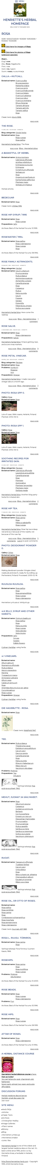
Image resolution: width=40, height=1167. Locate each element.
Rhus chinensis (22, 103)
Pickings (14, 771)
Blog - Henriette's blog (28, 148)
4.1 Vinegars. (9, 656)
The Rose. (7, 126)
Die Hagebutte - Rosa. (15, 708)
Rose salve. (9, 326)
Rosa (17, 113)
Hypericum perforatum (25, 177)
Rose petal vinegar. (14, 355)
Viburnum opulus (23, 804)
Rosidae (23, 38)
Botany (5, 1129)
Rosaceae (13, 40)
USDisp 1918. (17, 206)
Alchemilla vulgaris (23, 281)
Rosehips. (7, 960)
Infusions (17, 776)
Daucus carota (22, 753)
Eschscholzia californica (25, 180)
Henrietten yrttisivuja (11, 1135)
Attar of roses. (11, 1034)
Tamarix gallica (22, 111)
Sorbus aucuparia (23, 308)
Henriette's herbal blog (11, 144)
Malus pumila (21, 293)
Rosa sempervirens (9, 923)
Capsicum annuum (9, 683)
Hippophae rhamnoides (25, 819)
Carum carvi (20, 751)
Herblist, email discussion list (13, 1098)
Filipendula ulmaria (23, 306)
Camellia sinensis (22, 283)
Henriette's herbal (9, 1146)
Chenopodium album (24, 877)
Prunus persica (22, 273)
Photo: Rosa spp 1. (13, 425)
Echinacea (20, 167)
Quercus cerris (22, 88)
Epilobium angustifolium (26, 748)
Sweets (16, 641)
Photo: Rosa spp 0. (13, 392)
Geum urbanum (22, 271)
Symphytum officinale (25, 170)
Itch (12, 373)
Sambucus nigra (22, 829)
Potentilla (20, 303)
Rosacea (14, 370)
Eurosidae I (31, 38)
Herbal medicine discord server (14, 1096)
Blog (4, 1132)
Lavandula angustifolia (25, 473)
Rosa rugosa (21, 138)
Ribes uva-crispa (22, 882)
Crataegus (20, 288)
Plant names (7, 1126)
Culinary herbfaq (8, 647)
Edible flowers (19, 643)
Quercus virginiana (23, 101)
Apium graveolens (9, 670)
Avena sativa (21, 483)
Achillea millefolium (24, 162)
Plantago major (22, 182)
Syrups (16, 638)
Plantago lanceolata (24, 486)
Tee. (4, 739)
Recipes (19, 363)
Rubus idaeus (21, 276)
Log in (19, 541)
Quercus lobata (22, 93)
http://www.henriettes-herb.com (15, 1162)
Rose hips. (8, 1014)
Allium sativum (8, 663)
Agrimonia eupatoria (24, 278)
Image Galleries (8, 1124)
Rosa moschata (8, 920)
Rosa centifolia (7, 910)
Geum (18, 296)
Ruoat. (6, 857)
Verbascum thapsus (24, 185)
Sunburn (14, 368)
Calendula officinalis (24, 160)
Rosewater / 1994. (12, 237)
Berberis (19, 811)
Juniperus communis (24, 809)
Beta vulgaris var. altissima (26, 875)
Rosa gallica (20, 140)
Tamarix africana (22, 106)
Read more (34, 121)
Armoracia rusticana (10, 678)
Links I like (6, 1140)
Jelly (15, 224)
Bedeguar (8, 197)
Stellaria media (22, 490)
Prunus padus (21, 821)
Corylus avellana (22, 814)
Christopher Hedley (10, 1121)
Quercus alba (21, 81)
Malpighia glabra (22, 86)
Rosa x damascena (23, 244)
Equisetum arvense (24, 880)
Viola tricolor (21, 633)
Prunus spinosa (22, 824)
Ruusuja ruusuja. (12, 584)
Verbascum (20, 172)
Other (10, 553)
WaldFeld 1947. (30, 730)
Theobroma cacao (23, 746)
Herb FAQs (6, 1109)
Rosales (5, 40)
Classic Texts (7, 1115)
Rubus (18, 291)
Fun (12, 1001)
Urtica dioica (21, 870)
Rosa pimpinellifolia (23, 593)
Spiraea (19, 301)
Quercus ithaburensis (24, 91)
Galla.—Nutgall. (12, 76)
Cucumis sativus (8, 690)
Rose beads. (9, 989)
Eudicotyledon (13, 38)
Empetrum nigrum (23, 816)
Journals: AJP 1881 (19, 929)
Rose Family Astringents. (17, 261)
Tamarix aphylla (22, 108)
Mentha (5, 673)
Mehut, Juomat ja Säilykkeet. (20, 797)
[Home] (20, 10)
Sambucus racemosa (24, 831)
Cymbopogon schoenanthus (13, 918)
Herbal (19, 268)
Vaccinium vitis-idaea (24, 768)
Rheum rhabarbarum (24, 763)
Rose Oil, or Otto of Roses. (19, 900)
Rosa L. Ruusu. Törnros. (16, 938)
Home (4, 38)
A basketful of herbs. (15, 153)
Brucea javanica (22, 83)
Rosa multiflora (22, 969)
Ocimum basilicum (23, 618)
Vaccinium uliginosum (25, 836)
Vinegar (16, 375)
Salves (15, 338)
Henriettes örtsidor (10, 1138)
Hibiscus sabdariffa (23, 523)
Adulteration (16, 977)
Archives (5, 1118)
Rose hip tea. (10, 508)
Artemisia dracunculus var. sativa (15, 688)
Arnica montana (22, 157)
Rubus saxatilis (22, 826)
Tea (14, 773)
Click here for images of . (18, 47)
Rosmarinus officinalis (10, 665)
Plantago (19, 481)
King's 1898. (16, 117)
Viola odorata (21, 631)
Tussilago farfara (22, 865)
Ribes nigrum (21, 766)
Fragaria (19, 298)
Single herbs (21, 133)
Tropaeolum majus (9, 675)
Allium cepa (6, 680)
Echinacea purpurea (24, 165)
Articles (5, 1112)
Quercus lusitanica (23, 96)
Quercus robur (22, 98)
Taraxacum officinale (24, 862)
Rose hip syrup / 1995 (14, 214)
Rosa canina (20, 518)
